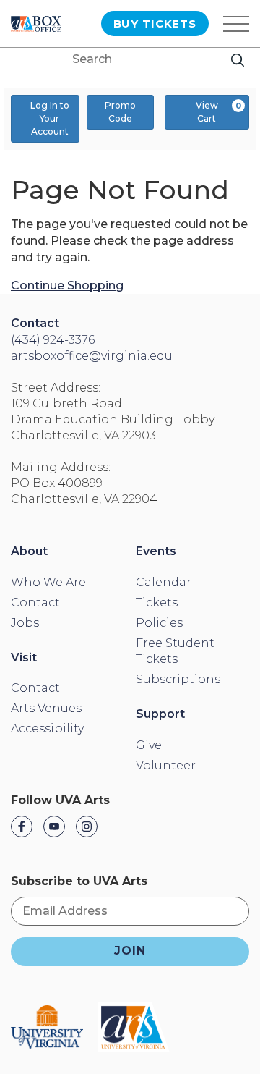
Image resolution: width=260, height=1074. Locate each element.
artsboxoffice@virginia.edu (92, 356)
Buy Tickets (154, 23)
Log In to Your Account (49, 118)
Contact (35, 323)
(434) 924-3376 (53, 340)
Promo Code (120, 112)
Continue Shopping (67, 285)
